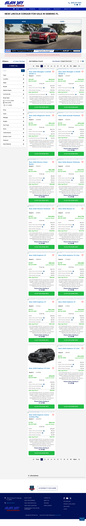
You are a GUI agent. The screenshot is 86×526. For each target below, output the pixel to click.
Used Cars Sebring (29, 500)
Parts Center (48, 505)
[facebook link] (75, 5)
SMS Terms (66, 506)
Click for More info (41, 107)
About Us (67, 9)
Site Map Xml (67, 501)
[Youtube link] (77, 5)
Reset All (14, 66)
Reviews (46, 503)
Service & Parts (45, 9)
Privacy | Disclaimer (69, 504)
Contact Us (47, 498)
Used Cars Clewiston (30, 505)
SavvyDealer (58, 515)
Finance (32, 9)
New (18, 9)
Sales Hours (27, 498)
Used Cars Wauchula (30, 503)
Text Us (82, 519)
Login (65, 509)
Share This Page (20, 61)
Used (25, 9)
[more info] (42, 69)
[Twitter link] (80, 5)
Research (57, 9)
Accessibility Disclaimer (47, 488)
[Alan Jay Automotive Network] (15, 6)
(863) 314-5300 (75, 3)
